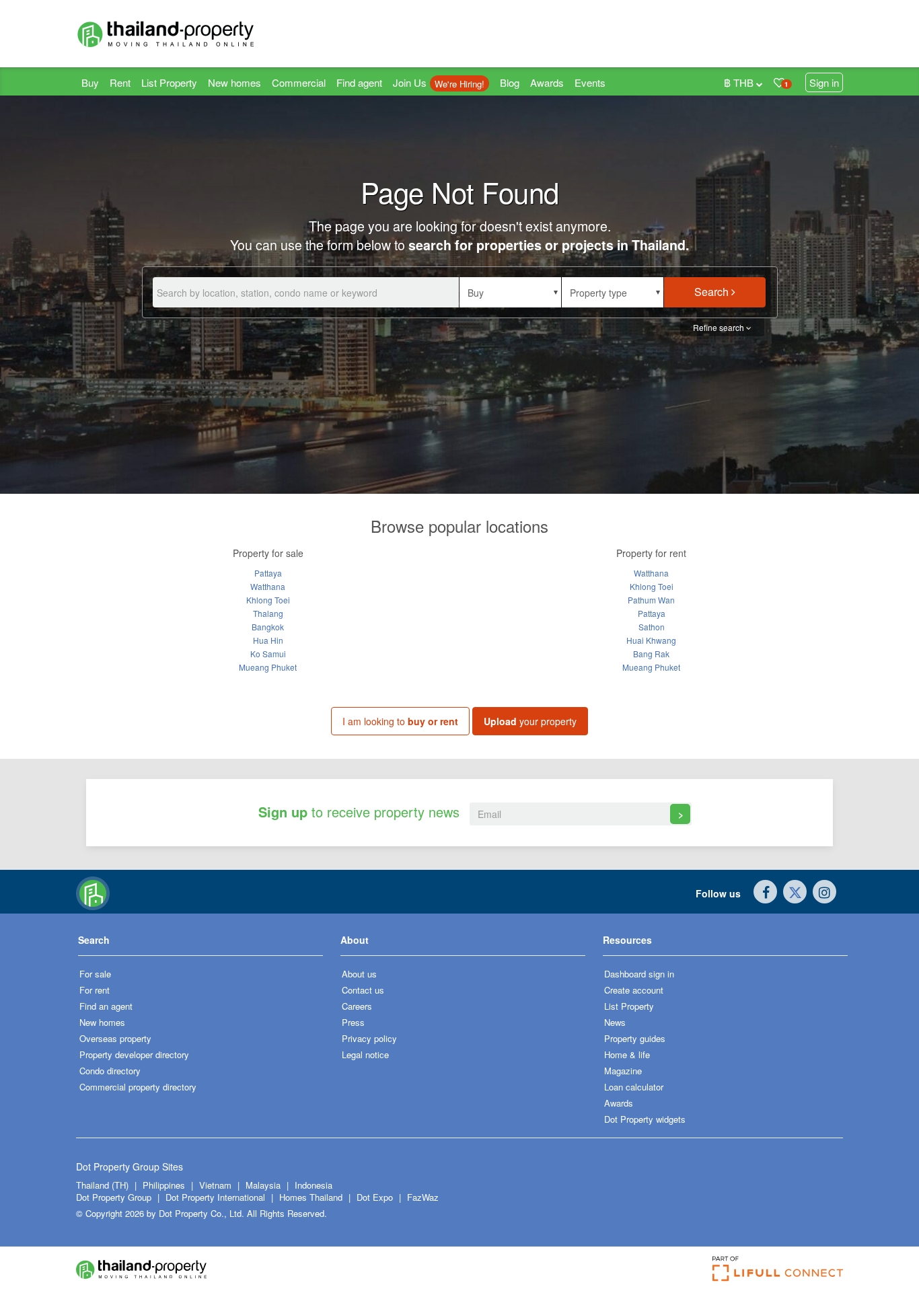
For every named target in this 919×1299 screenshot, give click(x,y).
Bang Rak (651, 653)
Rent (120, 82)
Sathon (651, 626)
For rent (94, 989)
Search (712, 291)
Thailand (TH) (102, 1185)
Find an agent (106, 1006)
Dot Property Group (113, 1197)
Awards (547, 82)
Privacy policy (369, 1038)
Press (353, 1022)
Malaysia (264, 1185)
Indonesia (313, 1185)
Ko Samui (268, 653)
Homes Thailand (310, 1197)
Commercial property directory (137, 1086)
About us (359, 973)
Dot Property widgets (645, 1119)
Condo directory (110, 1070)
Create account (633, 989)
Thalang (268, 613)
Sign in (824, 82)
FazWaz (423, 1197)
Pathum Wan (651, 599)
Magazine (623, 1070)
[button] (510, 292)
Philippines (165, 1185)
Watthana (267, 586)
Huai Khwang (651, 640)
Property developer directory (134, 1054)
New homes (234, 82)
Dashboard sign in (639, 973)
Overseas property (115, 1038)
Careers (357, 1006)
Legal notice (365, 1054)
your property (530, 721)
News (615, 1022)
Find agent (359, 82)
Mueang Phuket (268, 667)
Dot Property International (215, 1197)
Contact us (363, 989)
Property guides (634, 1038)
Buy (90, 82)
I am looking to (400, 721)
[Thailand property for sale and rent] (197, 33)
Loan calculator (633, 1086)
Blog (509, 82)
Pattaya (268, 573)
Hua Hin (268, 640)
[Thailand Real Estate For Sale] (93, 892)
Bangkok (268, 626)
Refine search (719, 327)
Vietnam (216, 1185)
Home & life (627, 1054)
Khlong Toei (268, 599)
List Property (169, 82)
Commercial (299, 82)
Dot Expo (375, 1197)
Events (590, 82)
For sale (95, 973)
